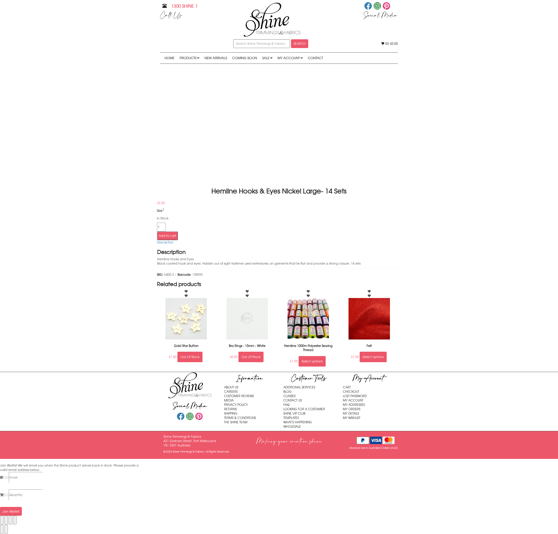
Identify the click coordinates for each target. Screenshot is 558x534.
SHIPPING (230, 413)
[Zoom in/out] (1, 520)
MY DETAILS (351, 413)
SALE (266, 58)
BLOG (287, 392)
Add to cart (167, 236)
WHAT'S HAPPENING (297, 422)
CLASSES (289, 396)
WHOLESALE (292, 427)
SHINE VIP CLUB (294, 413)
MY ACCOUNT (289, 58)
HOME (169, 58)
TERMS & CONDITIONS (240, 418)
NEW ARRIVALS (215, 58)
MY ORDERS (351, 409)
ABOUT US (231, 387)
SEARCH (300, 44)
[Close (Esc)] (15, 520)
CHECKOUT (351, 392)
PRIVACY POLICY (236, 405)
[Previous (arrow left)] (1, 529)
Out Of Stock (189, 357)
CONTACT (315, 58)
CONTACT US (292, 400)
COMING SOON (244, 58)
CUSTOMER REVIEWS (239, 396)
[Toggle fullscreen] (6, 520)
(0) (391, 44)
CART (347, 387)
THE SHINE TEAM (235, 422)
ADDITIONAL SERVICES (299, 387)
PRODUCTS (188, 58)
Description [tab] (165, 242)
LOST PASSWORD (355, 396)
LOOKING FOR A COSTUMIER (304, 409)
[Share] (10, 520)
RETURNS (230, 409)
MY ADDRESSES (354, 405)
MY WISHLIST (351, 418)
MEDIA (229, 400)
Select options (312, 361)
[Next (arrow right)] (6, 529)
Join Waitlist (10, 511)
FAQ (286, 405)
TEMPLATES (291, 418)
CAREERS (231, 392)
